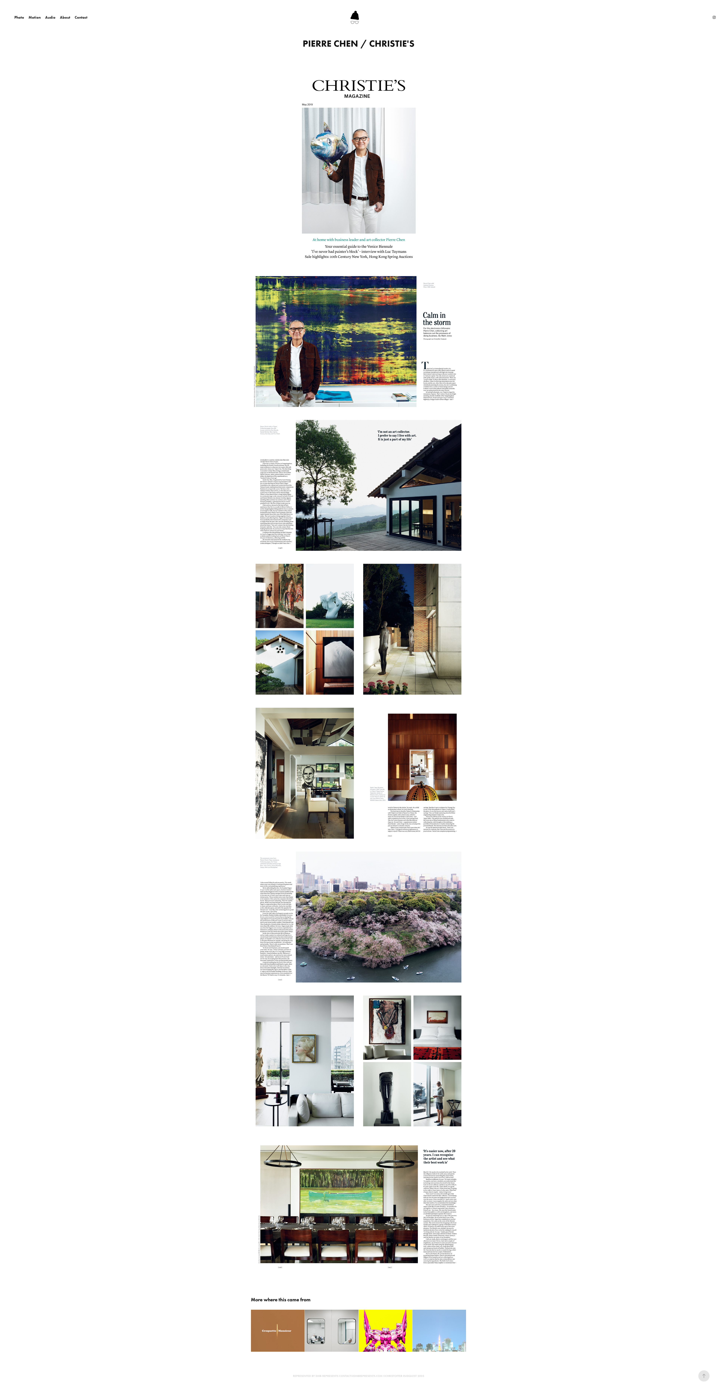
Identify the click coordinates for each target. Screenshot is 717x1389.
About (65, 17)
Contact (81, 17)
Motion (35, 17)
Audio (50, 17)
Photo (19, 17)
